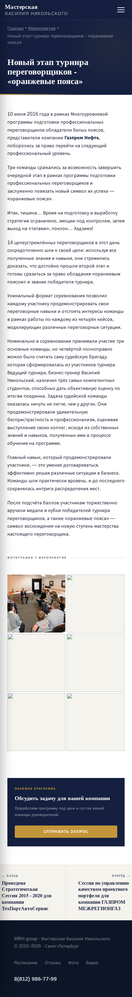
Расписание (25, 962)
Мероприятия (42, 28)
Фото (73, 962)
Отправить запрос (66, 832)
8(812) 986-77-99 (35, 979)
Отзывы (53, 962)
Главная (15, 28)
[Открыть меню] (121, 10)
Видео (92, 962)
